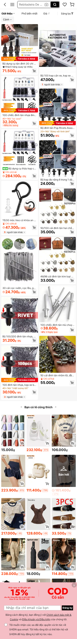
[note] (45, 450)
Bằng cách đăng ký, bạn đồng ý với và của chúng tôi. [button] (38, 617)
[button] (5, 4)
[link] (64, 4)
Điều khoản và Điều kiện (36, 619)
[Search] (55, 4)
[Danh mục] (12, 4)
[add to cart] (22, 443)
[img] (19, 59)
